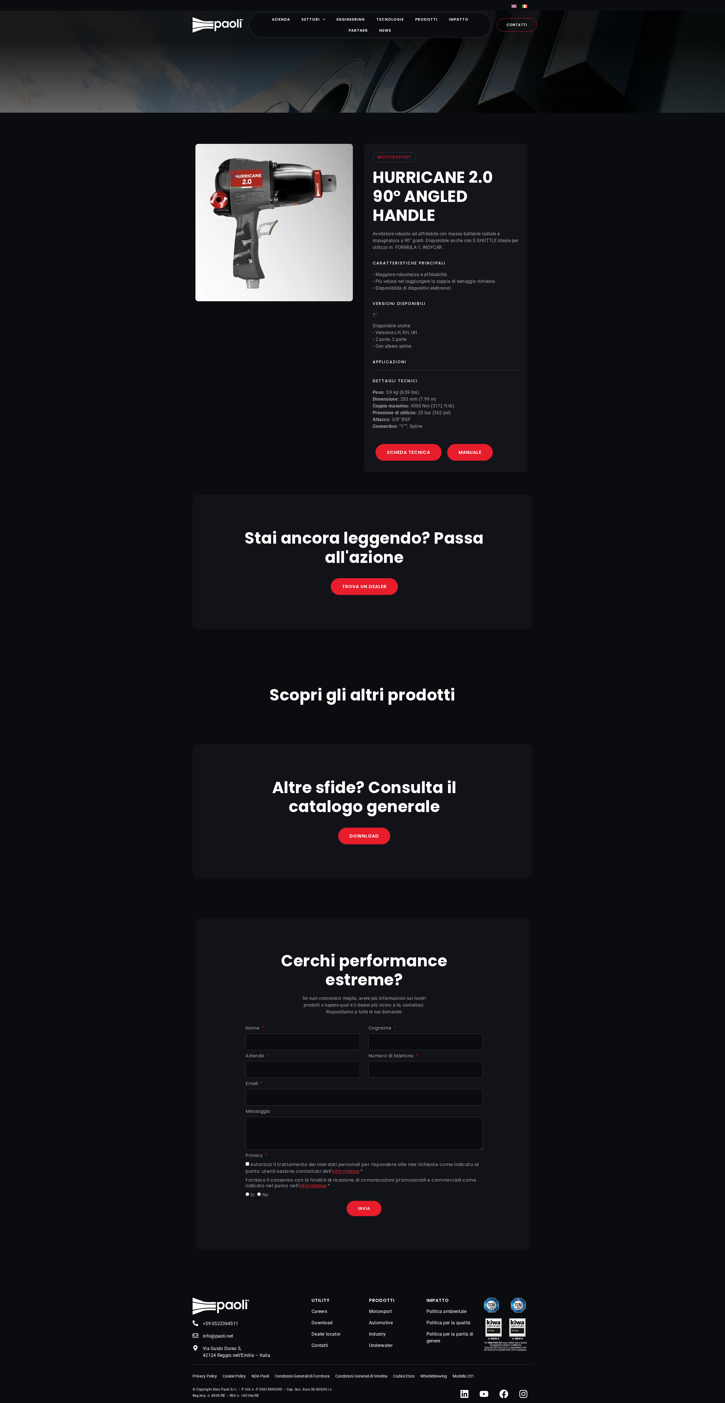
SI (252, 1194)
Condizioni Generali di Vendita (361, 1376)
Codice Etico (404, 1376)
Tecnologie (390, 19)
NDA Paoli (260, 1376)
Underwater (381, 1345)
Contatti (320, 1345)
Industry (377, 1334)
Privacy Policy (205, 1376)
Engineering (350, 19)
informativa (345, 1171)
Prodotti (426, 19)
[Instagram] (523, 1394)
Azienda (281, 19)
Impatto (458, 19)
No (265, 1194)
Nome (253, 1028)
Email (252, 1084)
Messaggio (258, 1111)
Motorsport (380, 1311)
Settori (310, 19)
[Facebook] (504, 1394)
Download (322, 1322)
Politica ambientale (447, 1311)
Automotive (381, 1322)
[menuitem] (514, 6)
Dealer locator (326, 1334)
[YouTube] (484, 1394)
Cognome (380, 1028)
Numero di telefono (391, 1056)
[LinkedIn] (464, 1394)
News (385, 30)
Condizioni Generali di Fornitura (302, 1376)
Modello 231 (463, 1376)
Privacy (255, 1156)
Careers (319, 1311)
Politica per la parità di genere (450, 1337)
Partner (358, 30)
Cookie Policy (234, 1376)
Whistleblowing (433, 1376)
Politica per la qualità (449, 1322)
